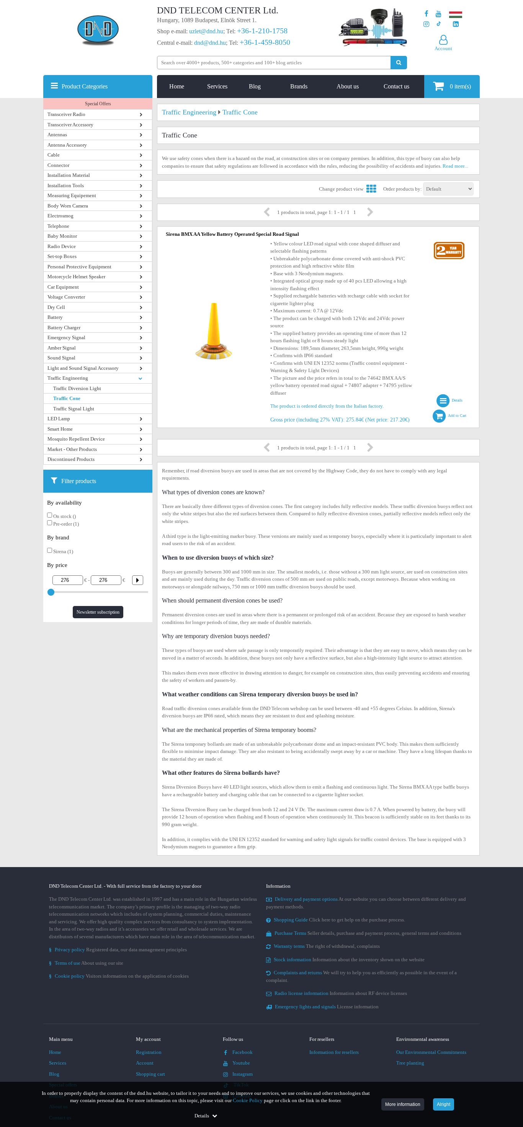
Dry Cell (56, 307)
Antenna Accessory (67, 145)
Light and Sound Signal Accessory (83, 368)
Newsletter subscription (98, 612)
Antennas (57, 134)
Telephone (58, 226)
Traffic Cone (66, 398)
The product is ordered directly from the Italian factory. (327, 406)
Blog (255, 86)
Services (217, 86)
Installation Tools (65, 185)
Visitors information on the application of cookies (119, 976)
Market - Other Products (72, 449)
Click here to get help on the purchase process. (339, 920)
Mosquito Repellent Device (76, 439)
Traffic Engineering (67, 378)
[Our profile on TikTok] (438, 24)
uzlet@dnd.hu (206, 31)
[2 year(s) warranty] (449, 244)
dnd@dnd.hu (210, 42)
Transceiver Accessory (70, 124)
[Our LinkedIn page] (456, 24)
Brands (298, 86)
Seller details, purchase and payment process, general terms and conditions (368, 933)
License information (327, 1006)
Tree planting (410, 1063)
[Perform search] (399, 62)
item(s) (460, 86)
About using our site (86, 963)
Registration (149, 1052)
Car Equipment (63, 287)
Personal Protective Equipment (79, 267)
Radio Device (61, 246)
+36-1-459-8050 (265, 42)
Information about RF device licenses (341, 993)
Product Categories (85, 86)
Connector (58, 165)
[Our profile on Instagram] (426, 24)
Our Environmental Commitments (431, 1052)
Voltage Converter (66, 297)
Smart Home (60, 429)
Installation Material (68, 175)
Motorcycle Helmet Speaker (76, 276)
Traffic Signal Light (73, 409)
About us (348, 86)
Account (145, 1063)
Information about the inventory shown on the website (349, 959)
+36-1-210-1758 (262, 30)
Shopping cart (150, 1074)
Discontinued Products (71, 459)
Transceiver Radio (66, 114)
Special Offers (98, 103)
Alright (443, 1104)
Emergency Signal (66, 337)
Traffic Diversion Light (77, 388)
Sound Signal (61, 358)
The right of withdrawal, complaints (327, 946)
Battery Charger (63, 327)
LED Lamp (58, 418)
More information (402, 1104)
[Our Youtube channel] (438, 14)
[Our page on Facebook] (426, 14)
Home (176, 86)
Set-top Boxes (62, 256)
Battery (55, 317)
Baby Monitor (62, 236)
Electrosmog (60, 216)
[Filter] (134, 580)
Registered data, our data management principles (118, 949)
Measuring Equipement (71, 195)
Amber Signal (61, 348)
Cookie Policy (248, 1100)
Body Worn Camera (67, 206)
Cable (53, 155)
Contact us (396, 86)
